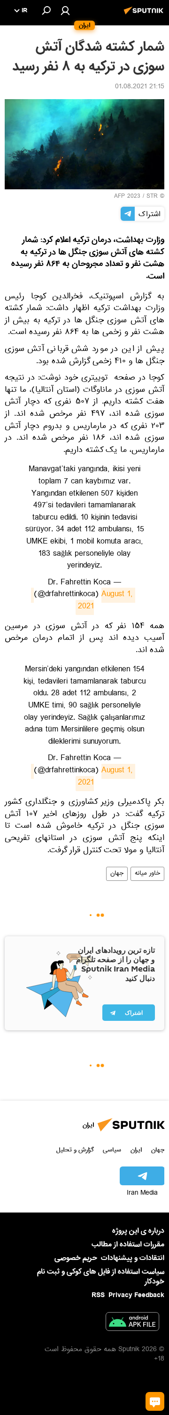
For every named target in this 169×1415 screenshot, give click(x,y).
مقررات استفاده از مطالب (128, 1244)
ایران (136, 1149)
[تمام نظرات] (155, 1401)
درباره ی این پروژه (138, 1230)
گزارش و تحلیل (75, 1149)
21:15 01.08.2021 (139, 87)
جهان (116, 873)
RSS (98, 1295)
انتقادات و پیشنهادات (132, 1258)
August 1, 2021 (82, 601)
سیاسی (112, 1149)
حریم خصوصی (75, 1258)
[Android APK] (132, 1323)
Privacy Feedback (136, 1295)
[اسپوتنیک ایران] (145, 15)
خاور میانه (147, 873)
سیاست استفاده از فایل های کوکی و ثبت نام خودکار (100, 1276)
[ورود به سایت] (65, 10)
